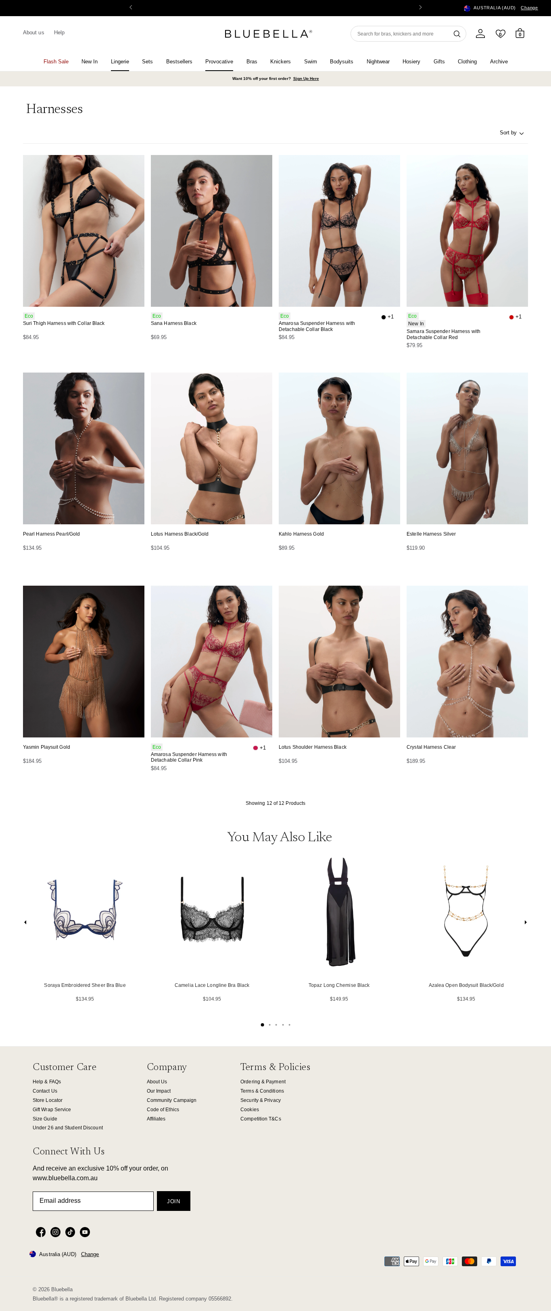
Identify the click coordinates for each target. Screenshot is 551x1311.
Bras (251, 62)
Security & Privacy (260, 1100)
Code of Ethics (163, 1109)
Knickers (280, 62)
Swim (310, 62)
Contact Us (45, 1091)
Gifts (439, 62)
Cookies (249, 1109)
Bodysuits (341, 62)
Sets (147, 62)
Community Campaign (172, 1100)
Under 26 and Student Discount (68, 1128)
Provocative (219, 62)
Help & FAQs (47, 1082)
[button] (420, 8)
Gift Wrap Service (52, 1109)
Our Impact (159, 1091)
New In (89, 62)
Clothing (467, 62)
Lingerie (120, 62)
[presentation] (25, 924)
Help (59, 32)
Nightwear (378, 62)
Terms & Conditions (262, 1091)
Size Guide (45, 1119)
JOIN (173, 1201)
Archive (499, 62)
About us (33, 32)
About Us (157, 1082)
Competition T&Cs (260, 1119)
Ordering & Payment (263, 1082)
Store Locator (48, 1100)
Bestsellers (179, 62)
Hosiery (411, 62)
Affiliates (156, 1119)
